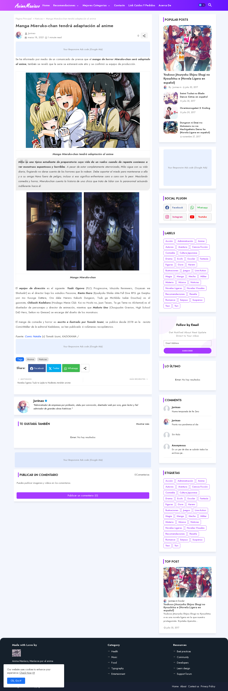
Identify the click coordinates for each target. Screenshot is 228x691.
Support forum (184, 674)
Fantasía (204, 258)
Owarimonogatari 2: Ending (195, 108)
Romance (170, 300)
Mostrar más (142, 424)
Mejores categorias (95, 5)
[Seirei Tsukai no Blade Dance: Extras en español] (171, 98)
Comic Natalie (33, 336)
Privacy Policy (208, 686)
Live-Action (200, 270)
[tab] (46, 5)
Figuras (169, 264)
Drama (168, 258)
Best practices (184, 651)
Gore (180, 264)
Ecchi (180, 258)
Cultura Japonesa (188, 253)
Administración (185, 241)
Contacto (119, 5)
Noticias (39, 18)
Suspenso (198, 300)
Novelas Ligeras (173, 288)
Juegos (186, 270)
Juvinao (38, 400)
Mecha (192, 276)
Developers (182, 662)
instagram (177, 217)
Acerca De (165, 5)
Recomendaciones (64, 5)
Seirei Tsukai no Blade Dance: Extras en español (194, 95)
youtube (202, 217)
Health (114, 651)
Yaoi (167, 306)
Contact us (193, 686)
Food (114, 662)
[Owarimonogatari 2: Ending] (171, 112)
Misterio (169, 282)
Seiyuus (184, 300)
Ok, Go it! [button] (16, 680)
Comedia (170, 253)
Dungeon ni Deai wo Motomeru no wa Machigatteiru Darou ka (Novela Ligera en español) (195, 127)
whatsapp (202, 207)
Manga (180, 276)
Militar (203, 276)
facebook (177, 207)
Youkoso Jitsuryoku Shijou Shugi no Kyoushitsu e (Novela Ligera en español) (187, 79)
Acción (169, 241)
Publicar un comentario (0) (83, 495)
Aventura (182, 247)
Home (46, 5)
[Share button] (85, 368)
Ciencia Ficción (200, 247)
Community (183, 657)
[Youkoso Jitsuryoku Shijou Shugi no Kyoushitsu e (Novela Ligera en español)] (188, 48)
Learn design (183, 668)
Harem (191, 264)
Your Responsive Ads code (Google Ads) (83, 49)
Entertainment (118, 674)
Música (182, 282)
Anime (30, 359)
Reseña (193, 294)
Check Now (25, 673)
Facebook (39, 368)
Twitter (56, 368)
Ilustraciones (171, 270)
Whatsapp (73, 368)
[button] (202, 5)
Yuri (176, 306)
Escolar (191, 258)
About (183, 686)
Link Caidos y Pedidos (141, 5)
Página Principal (24, 18)
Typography (117, 668)
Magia (168, 276)
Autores (169, 247)
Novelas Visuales (195, 288)
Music (114, 657)
